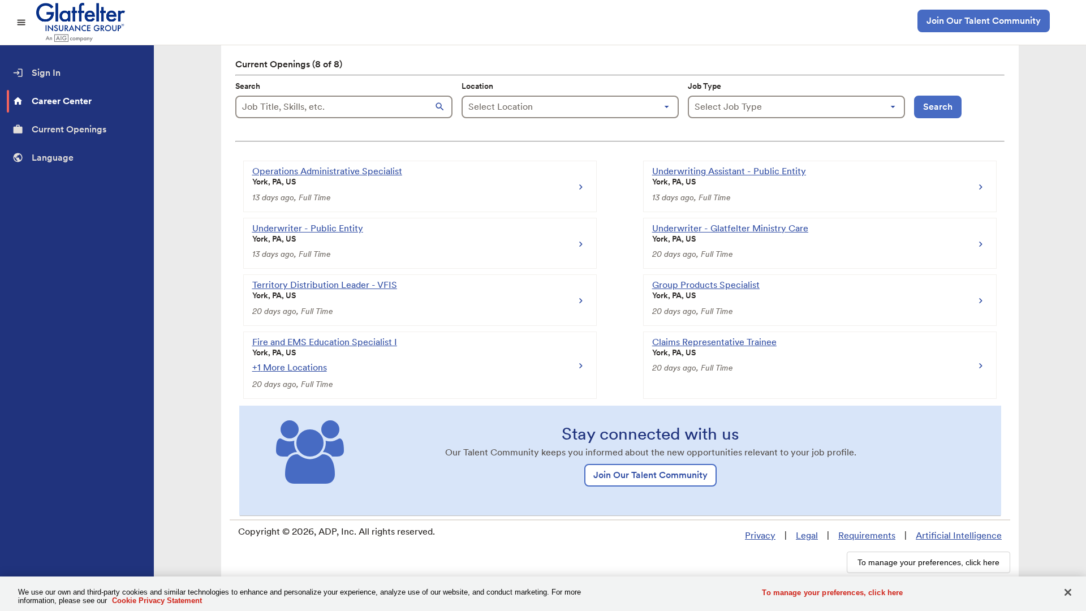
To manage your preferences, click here (832, 592)
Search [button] (938, 106)
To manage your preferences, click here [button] (928, 562)
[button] (441, 107)
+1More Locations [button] (289, 367)
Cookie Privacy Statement (157, 600)
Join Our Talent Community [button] (983, 20)
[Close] (1067, 592)
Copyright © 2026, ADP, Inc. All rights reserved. (336, 531)
